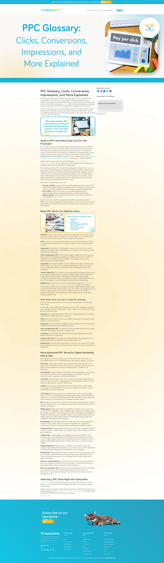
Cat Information (67, 549)
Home (65, 539)
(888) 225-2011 (110, 558)
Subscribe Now (48, 521)
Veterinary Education (109, 541)
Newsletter (106, 546)
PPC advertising (45, 482)
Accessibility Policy (87, 554)
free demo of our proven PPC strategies (70, 491)
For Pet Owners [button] (91, 10)
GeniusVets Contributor (46, 495)
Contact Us (85, 544)
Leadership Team (87, 539)
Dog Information (68, 546)
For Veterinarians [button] (106, 10)
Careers (85, 546)
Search (105, 549)
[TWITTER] (107, 91)
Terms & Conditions (87, 551)
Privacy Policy (107, 554)
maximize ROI (58, 197)
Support (85, 541)
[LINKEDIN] (104, 91)
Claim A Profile (67, 544)
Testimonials (86, 549)
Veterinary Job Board (109, 544)
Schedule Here (106, 2)
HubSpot (65, 104)
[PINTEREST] (110, 91)
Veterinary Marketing (109, 539)
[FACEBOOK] (101, 91)
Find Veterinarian (68, 541)
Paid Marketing (100, 114)
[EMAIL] (98, 91)
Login (105, 551)
